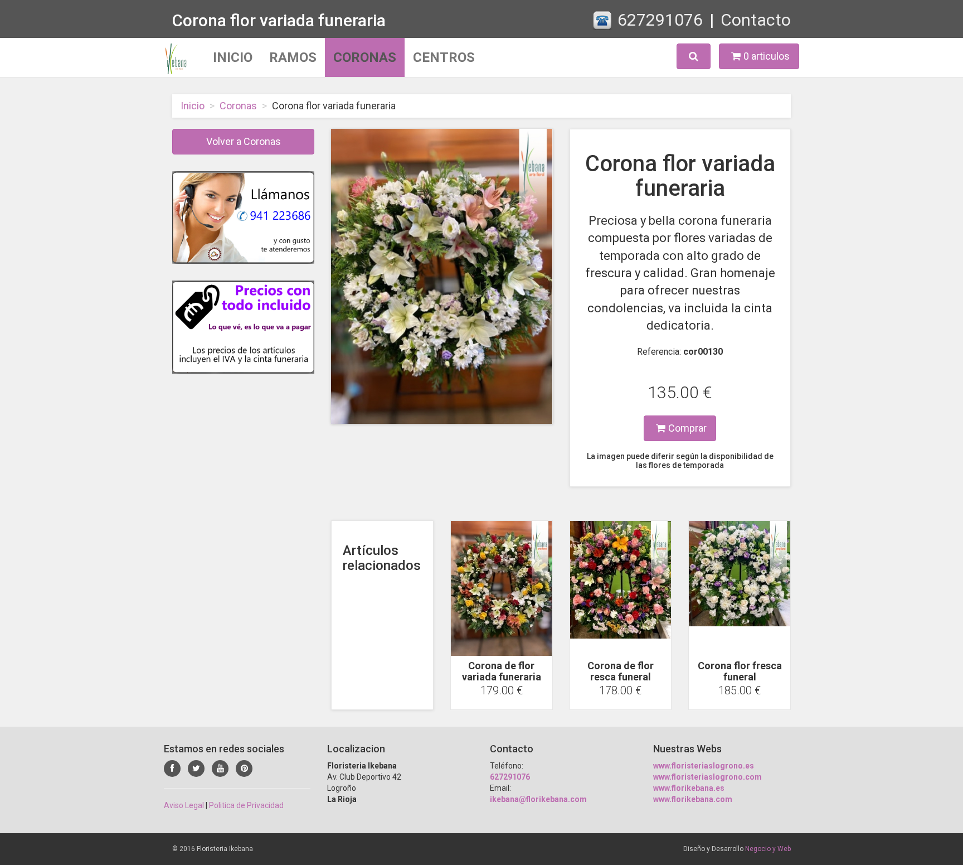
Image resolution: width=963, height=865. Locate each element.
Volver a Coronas (243, 141)
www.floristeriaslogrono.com (707, 776)
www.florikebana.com (692, 799)
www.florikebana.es (688, 788)
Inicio (232, 57)
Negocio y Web (768, 849)
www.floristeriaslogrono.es (703, 765)
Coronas (364, 57)
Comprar (687, 428)
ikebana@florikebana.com (538, 799)
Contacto (756, 20)
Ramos (293, 57)
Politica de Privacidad (246, 805)
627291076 (660, 20)
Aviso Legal (184, 805)
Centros (444, 57)
